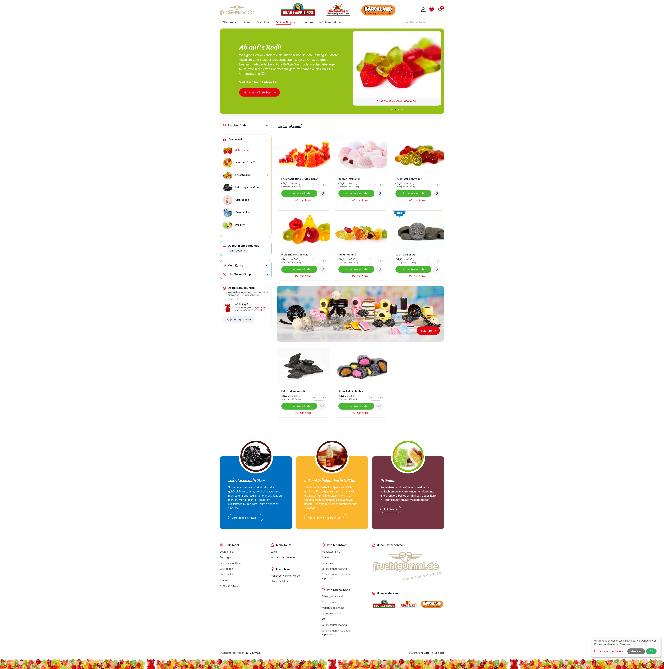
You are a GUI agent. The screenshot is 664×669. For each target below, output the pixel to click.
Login (274, 551)
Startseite (229, 22)
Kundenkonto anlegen (283, 557)
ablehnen (636, 651)
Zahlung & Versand (332, 596)
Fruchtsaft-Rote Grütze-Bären (397, 100)
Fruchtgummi (227, 557)
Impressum (327, 563)
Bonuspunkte (329, 602)
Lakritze (426, 330)
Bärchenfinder (238, 125)
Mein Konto (235, 265)
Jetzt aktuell (227, 551)
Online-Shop (284, 22)
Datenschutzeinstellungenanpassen (336, 576)
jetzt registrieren (240, 319)
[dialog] (626, 647)
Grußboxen (226, 568)
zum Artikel (305, 200)
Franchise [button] (263, 22)
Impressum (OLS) (331, 613)
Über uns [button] (307, 22)
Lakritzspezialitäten (244, 517)
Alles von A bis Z (229, 585)
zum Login (236, 250)
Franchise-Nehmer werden (286, 575)
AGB (323, 619)
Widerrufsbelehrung (332, 607)
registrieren (260, 307)
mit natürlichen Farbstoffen (324, 517)
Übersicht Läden (280, 581)
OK (651, 651)
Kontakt (325, 557)
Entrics (425, 653)
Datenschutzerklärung (334, 568)
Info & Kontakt (328, 22)
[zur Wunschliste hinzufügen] (322, 193)
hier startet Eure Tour (257, 92)
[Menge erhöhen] (323, 185)
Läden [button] (246, 22)
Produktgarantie (330, 551)
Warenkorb (299, 193)
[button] (392, 109)
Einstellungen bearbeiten (608, 651)
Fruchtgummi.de (253, 653)
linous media (437, 653)
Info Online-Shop (239, 274)
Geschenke (226, 574)
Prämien (389, 509)
